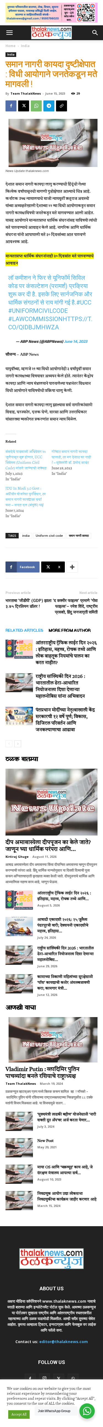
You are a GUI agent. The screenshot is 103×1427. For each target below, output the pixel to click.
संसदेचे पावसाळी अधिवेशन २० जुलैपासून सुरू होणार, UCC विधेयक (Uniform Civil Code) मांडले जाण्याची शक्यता (26, 460)
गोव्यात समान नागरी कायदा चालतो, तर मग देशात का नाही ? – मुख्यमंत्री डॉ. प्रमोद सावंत (71, 457)
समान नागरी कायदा (79, 535)
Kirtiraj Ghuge (17, 856)
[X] (23, 105)
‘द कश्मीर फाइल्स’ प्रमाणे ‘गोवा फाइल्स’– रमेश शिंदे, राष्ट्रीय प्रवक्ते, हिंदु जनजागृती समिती (75, 606)
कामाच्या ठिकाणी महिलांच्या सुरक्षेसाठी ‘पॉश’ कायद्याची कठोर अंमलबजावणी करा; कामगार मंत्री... (65, 982)
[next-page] (17, 743)
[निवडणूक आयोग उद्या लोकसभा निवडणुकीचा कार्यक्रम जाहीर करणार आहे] (19, 1200)
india (26, 535)
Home (10, 45)
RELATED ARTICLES (24, 631)
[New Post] (19, 1147)
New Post (45, 1141)
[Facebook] (10, 105)
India (25, 45)
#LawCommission (35, 319)
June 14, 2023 (75, 342)
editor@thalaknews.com (63, 1341)
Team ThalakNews (25, 93)
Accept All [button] (19, 1414)
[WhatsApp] (36, 105)
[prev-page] (8, 743)
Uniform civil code (49, 535)
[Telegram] (48, 105)
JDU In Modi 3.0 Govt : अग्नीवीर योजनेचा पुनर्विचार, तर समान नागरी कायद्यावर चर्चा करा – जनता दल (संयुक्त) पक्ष (25, 497)
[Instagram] (44, 1378)
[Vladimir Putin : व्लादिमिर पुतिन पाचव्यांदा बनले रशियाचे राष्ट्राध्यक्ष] (51, 1039)
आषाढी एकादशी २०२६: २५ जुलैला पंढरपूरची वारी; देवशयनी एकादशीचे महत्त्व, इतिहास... (62, 925)
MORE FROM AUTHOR (69, 631)
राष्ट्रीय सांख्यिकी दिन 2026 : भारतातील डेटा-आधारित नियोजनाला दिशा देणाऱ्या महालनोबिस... (65, 954)
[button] (9, 32)
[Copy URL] (61, 105)
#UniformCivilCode (38, 310)
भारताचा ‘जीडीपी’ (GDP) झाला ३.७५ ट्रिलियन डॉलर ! (28, 603)
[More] (72, 567)
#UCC (83, 302)
